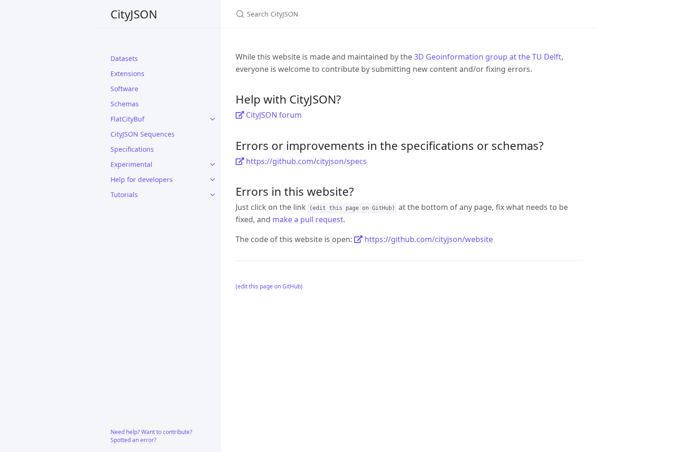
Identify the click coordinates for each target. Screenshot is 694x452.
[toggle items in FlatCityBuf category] (212, 119)
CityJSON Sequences (142, 134)
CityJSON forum (273, 115)
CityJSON (133, 14)
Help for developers (141, 179)
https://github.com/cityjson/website (428, 239)
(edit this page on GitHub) (269, 286)
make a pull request (307, 219)
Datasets (124, 58)
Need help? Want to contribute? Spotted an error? (151, 436)
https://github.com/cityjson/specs (305, 161)
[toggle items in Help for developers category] (212, 179)
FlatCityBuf (127, 118)
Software (124, 88)
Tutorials (124, 194)
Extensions (127, 73)
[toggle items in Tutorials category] (212, 194)
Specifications (132, 149)
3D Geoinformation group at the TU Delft (487, 57)
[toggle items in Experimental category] (212, 164)
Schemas (124, 103)
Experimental (131, 164)
